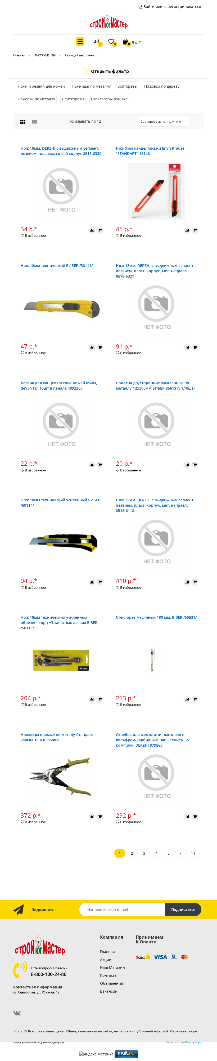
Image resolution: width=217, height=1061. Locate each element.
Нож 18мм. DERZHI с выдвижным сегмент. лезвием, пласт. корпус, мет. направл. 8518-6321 (155, 271)
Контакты (108, 975)
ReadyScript (194, 1042)
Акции (105, 959)
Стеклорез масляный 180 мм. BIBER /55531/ (156, 617)
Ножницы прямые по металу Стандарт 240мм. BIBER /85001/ (57, 737)
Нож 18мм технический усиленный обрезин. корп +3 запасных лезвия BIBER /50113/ (59, 622)
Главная (19, 55)
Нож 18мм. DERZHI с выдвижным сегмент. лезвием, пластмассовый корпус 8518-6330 (61, 151)
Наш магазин (112, 967)
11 (193, 853)
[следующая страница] (180, 853)
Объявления (111, 983)
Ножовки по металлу (36, 98)
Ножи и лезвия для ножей (41, 86)
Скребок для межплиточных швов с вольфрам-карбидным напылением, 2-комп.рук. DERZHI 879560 (152, 740)
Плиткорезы (73, 98)
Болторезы (127, 86)
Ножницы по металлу (91, 86)
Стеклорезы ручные (109, 98)
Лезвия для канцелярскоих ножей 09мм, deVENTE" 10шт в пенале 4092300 (59, 385)
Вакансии (108, 991)
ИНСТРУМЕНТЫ (45, 55)
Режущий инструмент (80, 55)
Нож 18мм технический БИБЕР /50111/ (57, 265)
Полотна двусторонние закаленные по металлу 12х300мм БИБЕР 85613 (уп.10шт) (155, 385)
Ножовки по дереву (161, 86)
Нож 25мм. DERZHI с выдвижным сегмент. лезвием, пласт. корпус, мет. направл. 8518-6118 (155, 505)
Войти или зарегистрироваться (172, 6)
